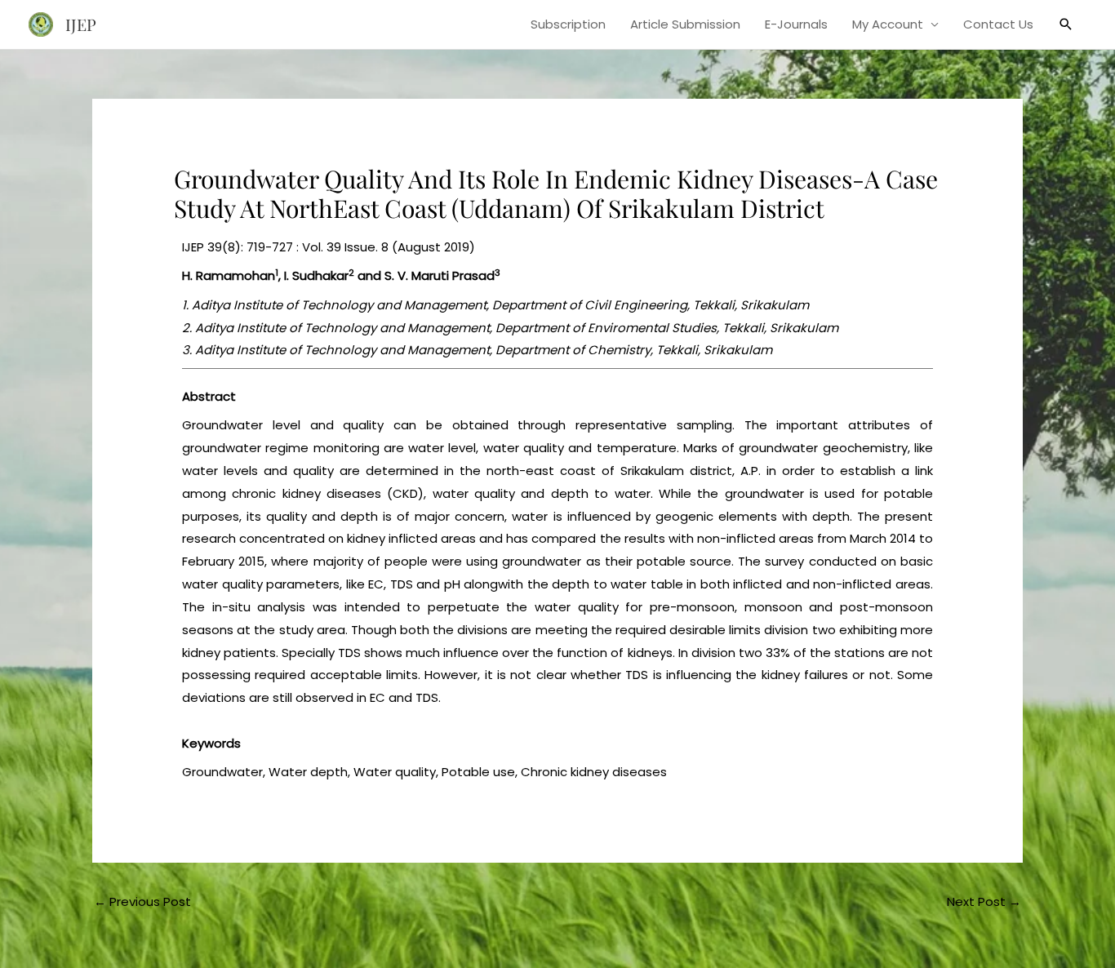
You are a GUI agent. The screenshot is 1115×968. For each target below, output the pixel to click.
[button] (1066, 24)
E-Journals (796, 24)
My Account (887, 24)
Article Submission (685, 24)
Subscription (568, 24)
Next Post (984, 901)
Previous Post (142, 901)
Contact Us (998, 24)
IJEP (80, 24)
